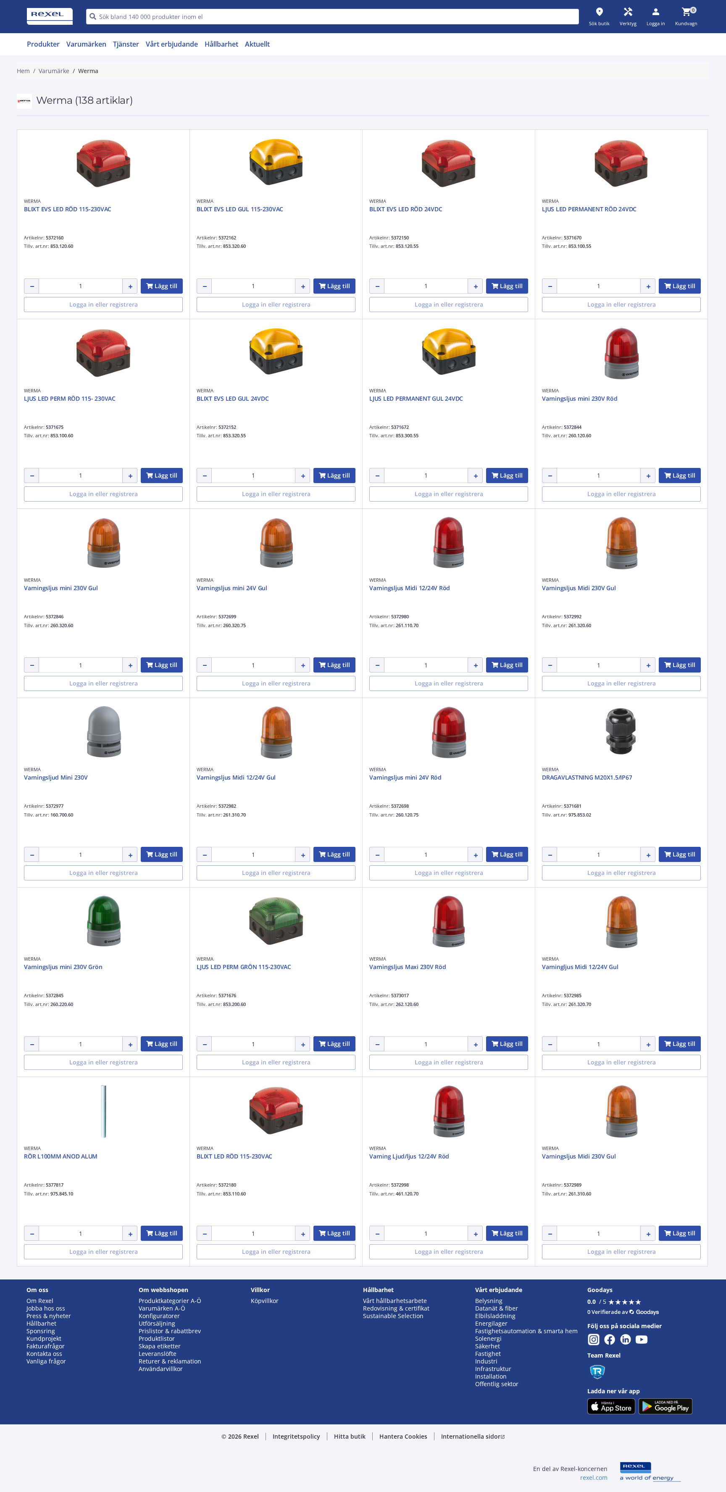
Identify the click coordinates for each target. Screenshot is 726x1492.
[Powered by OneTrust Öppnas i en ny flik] (466, 452)
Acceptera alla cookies (458, 426)
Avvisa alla (394, 426)
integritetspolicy (374, 288)
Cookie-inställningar (277, 392)
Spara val (270, 426)
